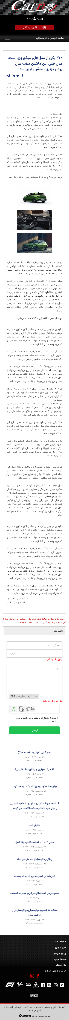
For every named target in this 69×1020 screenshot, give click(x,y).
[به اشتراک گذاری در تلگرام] (8, 76)
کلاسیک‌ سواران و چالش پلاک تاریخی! (34, 769)
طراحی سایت (44, 1016)
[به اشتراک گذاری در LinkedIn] (13, 76)
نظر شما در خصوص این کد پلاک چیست (34, 876)
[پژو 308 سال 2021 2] (34, 220)
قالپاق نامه (34, 825)
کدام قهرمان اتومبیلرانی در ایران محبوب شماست (34, 893)
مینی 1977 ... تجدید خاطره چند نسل (34, 842)
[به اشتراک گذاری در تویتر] (17, 76)
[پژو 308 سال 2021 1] (34, 243)
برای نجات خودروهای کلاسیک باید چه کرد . (34, 786)
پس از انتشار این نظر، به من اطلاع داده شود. (36, 720)
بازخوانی (13, 708)
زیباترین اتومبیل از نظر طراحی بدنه (34, 859)
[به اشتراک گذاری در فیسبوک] (22, 76)
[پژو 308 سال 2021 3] (34, 196)
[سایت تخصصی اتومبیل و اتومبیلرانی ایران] (34, 6)
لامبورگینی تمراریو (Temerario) (34, 752)
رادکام (34, 1016)
